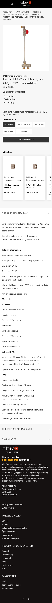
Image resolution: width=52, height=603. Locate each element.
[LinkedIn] (29, 599)
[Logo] (26, 4)
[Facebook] (23, 599)
